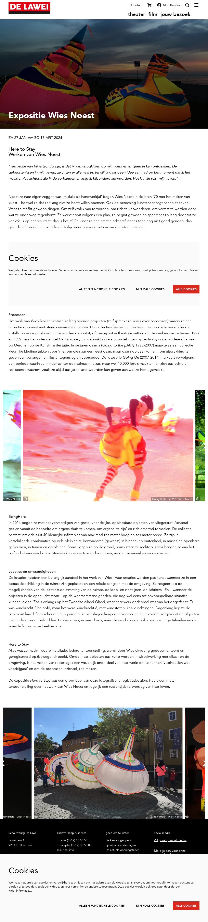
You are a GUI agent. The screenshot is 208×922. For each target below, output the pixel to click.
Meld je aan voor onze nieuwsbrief (170, 853)
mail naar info (65, 850)
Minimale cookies (150, 289)
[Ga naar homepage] (29, 8)
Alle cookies (186, 289)
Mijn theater (171, 5)
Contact (136, 5)
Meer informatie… (36, 274)
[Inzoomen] (25, 499)
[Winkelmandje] (149, 5)
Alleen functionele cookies (102, 289)
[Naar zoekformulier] (187, 5)
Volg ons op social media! (170, 840)
